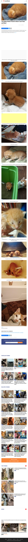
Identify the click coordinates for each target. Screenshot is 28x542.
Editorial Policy (10, 539)
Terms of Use (21, 539)
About (6, 539)
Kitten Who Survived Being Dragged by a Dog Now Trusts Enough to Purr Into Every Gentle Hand (20, 383)
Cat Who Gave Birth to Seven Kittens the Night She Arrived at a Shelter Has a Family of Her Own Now (20, 482)
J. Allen (5, 534)
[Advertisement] (14, 118)
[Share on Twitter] (9, 28)
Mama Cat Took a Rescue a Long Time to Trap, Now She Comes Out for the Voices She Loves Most (20, 413)
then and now (3, 337)
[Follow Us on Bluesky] (16, 461)
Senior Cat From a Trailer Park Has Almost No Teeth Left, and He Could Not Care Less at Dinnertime (7, 441)
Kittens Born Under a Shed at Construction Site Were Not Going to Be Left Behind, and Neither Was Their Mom (20, 441)
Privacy (18, 539)
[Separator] (11, 28)
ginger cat (11, 337)
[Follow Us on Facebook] (10, 461)
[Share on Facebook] (4, 28)
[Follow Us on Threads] (18, 461)
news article (15, 337)
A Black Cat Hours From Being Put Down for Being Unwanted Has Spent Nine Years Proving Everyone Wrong (20, 401)
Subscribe (20, 342)
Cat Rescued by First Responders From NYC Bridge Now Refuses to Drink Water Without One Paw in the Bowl (7, 369)
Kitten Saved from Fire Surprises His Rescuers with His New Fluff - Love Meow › (12, 332)
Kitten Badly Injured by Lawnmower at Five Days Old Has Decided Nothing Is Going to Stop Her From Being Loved (20, 495)
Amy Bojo (7, 534)
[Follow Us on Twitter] (12, 461)
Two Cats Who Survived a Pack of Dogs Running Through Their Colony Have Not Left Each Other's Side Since (20, 455)
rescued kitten (7, 337)
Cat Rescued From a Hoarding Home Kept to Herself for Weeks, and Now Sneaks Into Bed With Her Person (7, 428)
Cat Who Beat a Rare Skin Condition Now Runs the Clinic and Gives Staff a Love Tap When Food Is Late (7, 414)
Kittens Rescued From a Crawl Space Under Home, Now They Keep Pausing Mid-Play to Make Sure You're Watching (7, 401)
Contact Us (14, 539)
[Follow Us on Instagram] (14, 461)
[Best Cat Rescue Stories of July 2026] (20, 363)
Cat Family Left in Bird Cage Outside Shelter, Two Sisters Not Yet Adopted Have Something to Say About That (20, 469)
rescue (8, 239)
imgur (15, 32)
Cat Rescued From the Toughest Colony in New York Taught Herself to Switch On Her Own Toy (7, 382)
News (2, 366)
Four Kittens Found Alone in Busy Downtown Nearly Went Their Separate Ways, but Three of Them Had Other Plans (20, 428)
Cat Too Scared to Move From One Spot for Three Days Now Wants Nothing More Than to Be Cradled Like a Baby (7, 455)
